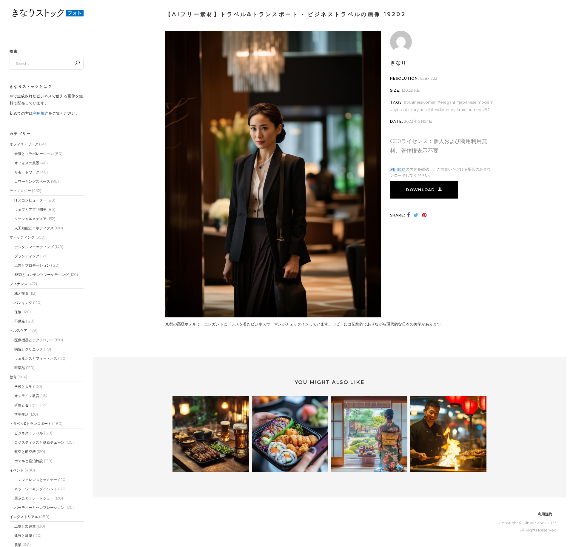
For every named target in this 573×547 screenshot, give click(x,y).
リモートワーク (26, 172)
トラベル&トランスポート (30, 423)
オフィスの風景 (26, 163)
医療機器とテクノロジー (34, 340)
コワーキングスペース (32, 181)
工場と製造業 (25, 526)
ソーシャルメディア (30, 218)
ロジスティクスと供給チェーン (39, 442)
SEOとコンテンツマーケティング (41, 274)
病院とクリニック (28, 349)
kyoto (398, 109)
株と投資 (21, 293)
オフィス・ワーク (24, 144)
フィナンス (18, 284)
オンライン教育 (26, 396)
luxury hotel (418, 109)
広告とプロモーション (32, 265)
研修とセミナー (26, 405)
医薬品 (19, 367)
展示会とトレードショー (34, 498)
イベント (17, 470)
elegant (447, 102)
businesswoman (421, 102)
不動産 (19, 321)
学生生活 (21, 414)
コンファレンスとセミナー (35, 479)
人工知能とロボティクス (34, 228)
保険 (17, 312)
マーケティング (22, 237)
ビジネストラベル (28, 433)
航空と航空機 (25, 451)
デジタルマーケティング (34, 247)
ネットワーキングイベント (35, 489)
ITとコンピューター (30, 200)
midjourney (444, 109)
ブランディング (26, 256)
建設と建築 (23, 535)
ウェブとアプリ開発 (30, 209)
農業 (17, 545)
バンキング (23, 302)
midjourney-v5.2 (474, 109)
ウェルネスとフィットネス (35, 358)
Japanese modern (476, 102)
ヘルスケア (18, 330)
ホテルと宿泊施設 (28, 461)
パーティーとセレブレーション (39, 507)
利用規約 (40, 113)
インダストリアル (24, 516)
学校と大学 (23, 386)
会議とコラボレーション (34, 153)
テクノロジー (20, 190)
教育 (13, 377)
